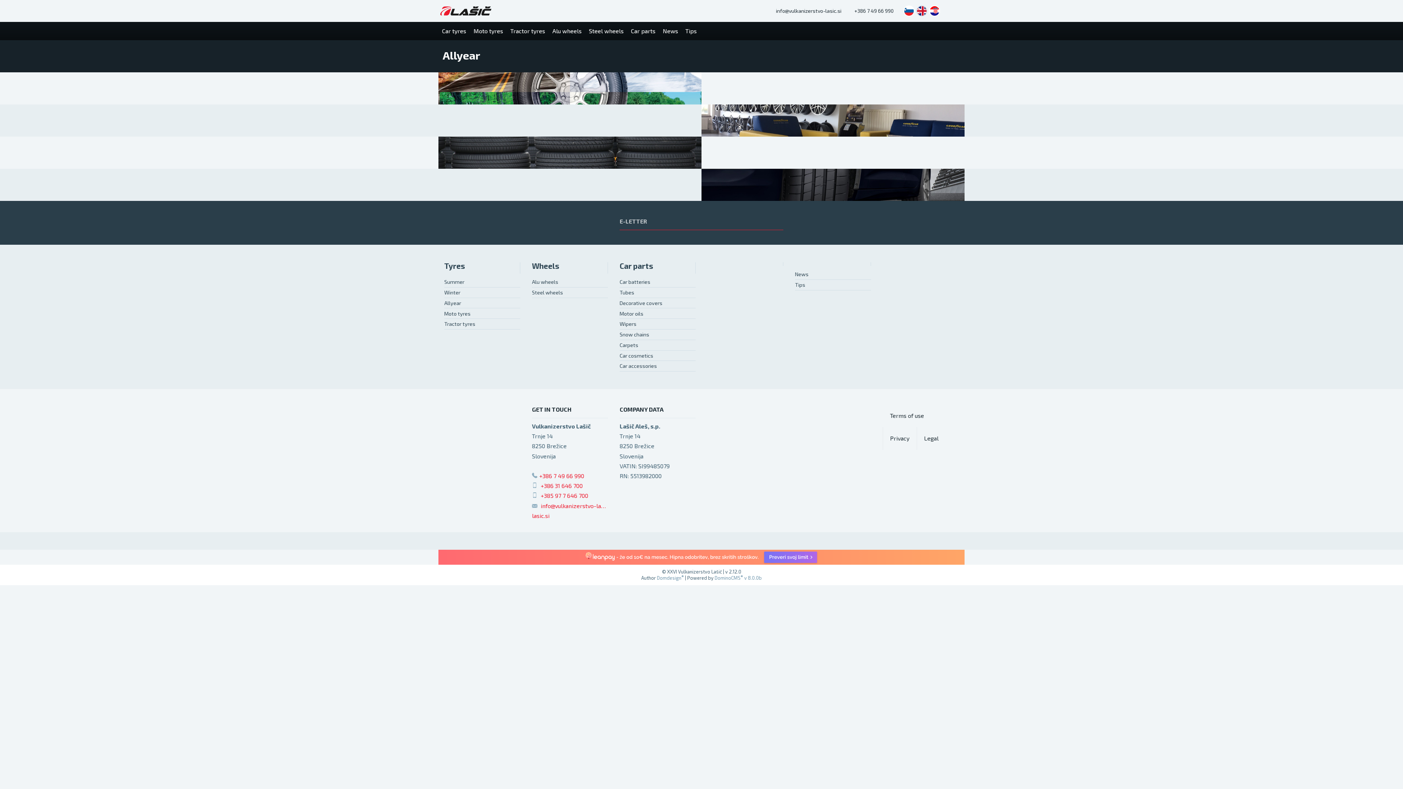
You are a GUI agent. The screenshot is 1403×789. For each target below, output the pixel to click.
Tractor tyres (459, 324)
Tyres (454, 265)
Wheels (545, 265)
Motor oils (631, 313)
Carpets (629, 345)
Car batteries (635, 282)
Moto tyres (457, 313)
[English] (921, 10)
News (802, 274)
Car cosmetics (636, 355)
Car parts (636, 265)
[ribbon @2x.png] (701, 557)
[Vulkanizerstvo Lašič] (465, 11)
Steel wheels (547, 292)
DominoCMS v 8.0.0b (738, 578)
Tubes (627, 292)
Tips (800, 285)
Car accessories (638, 366)
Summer (454, 282)
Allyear (452, 303)
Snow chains (634, 334)
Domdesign (670, 578)
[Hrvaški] (934, 10)
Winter (452, 292)
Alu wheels (545, 282)
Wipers (628, 324)
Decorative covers (641, 303)
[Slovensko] (909, 10)
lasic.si (541, 515)
